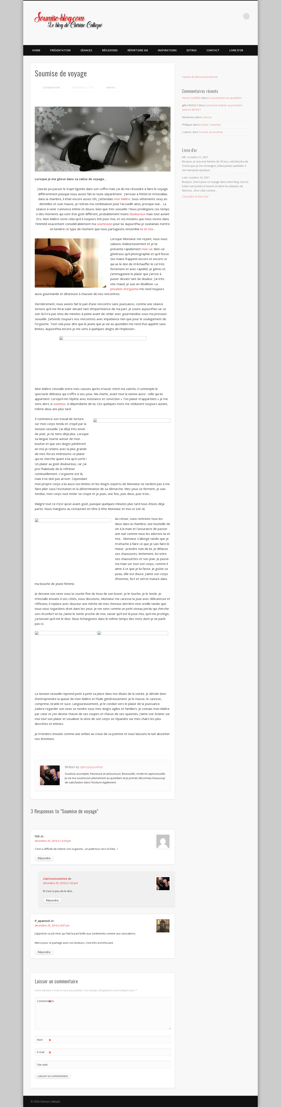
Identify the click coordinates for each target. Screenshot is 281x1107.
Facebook (221, 16)
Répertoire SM (138, 50)
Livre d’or (236, 50)
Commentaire (44, 1002)
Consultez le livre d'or (195, 196)
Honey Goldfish (191, 98)
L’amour (207, 117)
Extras (192, 50)
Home (36, 50)
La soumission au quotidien (225, 98)
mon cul (147, 249)
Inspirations (167, 50)
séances (86, 50)
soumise (59, 404)
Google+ (238, 16)
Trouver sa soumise (211, 132)
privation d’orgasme (124, 289)
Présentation (60, 50)
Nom (44, 1040)
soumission (105, 224)
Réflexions (110, 50)
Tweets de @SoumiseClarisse (200, 77)
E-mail (44, 1053)
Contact (213, 50)
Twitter (229, 16)
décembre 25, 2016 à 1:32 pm (60, 883)
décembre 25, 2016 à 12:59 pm (53, 841)
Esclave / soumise (210, 124)
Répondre (44, 858)
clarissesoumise (51, 87)
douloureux (137, 214)
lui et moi (146, 229)
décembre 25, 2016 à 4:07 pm (52, 925)
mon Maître (122, 199)
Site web (42, 1064)
